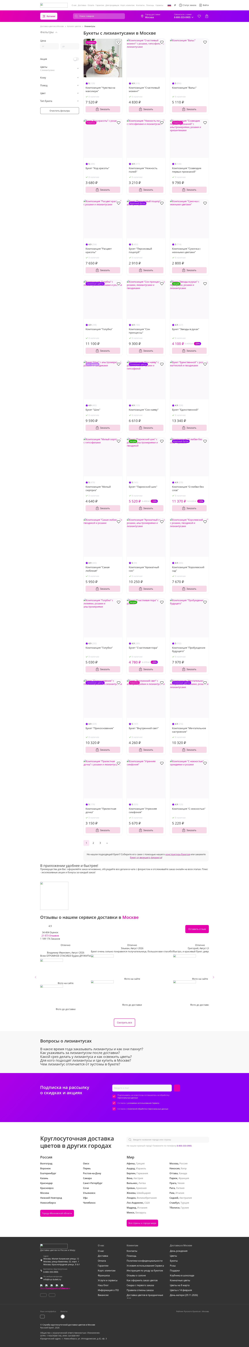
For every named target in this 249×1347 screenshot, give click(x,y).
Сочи (86, 1188)
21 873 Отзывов (50, 935)
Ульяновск (89, 1193)
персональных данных (127, 1097)
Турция (185, 1202)
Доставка (82, 5)
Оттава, (173, 1173)
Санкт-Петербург (92, 1183)
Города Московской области (57, 1213)
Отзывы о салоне (136, 1275)
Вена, (130, 1178)
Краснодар (46, 1183)
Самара (87, 1178)
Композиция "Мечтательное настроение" (189, 730)
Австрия (138, 1178)
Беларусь (140, 1212)
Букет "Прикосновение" (100, 728)
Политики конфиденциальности (145, 1260)
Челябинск (89, 1202)
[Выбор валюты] (175, 5)
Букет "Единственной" (185, 409)
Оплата (91, 5)
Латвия (180, 1188)
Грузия (185, 1207)
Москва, (174, 1163)
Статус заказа (189, 5)
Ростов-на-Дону (92, 1173)
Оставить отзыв (197, 929)
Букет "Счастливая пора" (143, 647)
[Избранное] (199, 16)
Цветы (173, 1255)
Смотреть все (124, 1022)
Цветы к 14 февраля (181, 1290)
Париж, (173, 1178)
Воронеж (45, 1168)
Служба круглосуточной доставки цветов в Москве (69, 1324)
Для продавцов (112, 5)
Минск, (131, 1212)
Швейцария (144, 1193)
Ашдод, (131, 1168)
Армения (141, 1188)
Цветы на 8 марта (179, 1285)
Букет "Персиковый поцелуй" (140, 250)
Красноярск (47, 1188)
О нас (74, 5)
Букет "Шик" (93, 409)
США (147, 1202)
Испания (142, 1207)
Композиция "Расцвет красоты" (99, 250)
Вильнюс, (132, 1183)
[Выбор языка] (169, 5)
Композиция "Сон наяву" (144, 409)
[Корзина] (207, 16)
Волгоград (46, 1163)
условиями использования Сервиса (143, 1103)
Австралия (185, 1197)
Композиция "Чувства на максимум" (100, 89)
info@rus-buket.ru (52, 1279)
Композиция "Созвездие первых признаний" (186, 169)
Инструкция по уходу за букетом (145, 1270)
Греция (140, 1163)
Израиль (141, 1168)
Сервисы (159, 5)
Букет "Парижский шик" (143, 486)
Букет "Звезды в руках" (185, 329)
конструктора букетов (177, 854)
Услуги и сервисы (107, 1280)
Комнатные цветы (180, 1280)
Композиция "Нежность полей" (143, 169)
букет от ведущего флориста (146, 857)
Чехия (180, 1183)
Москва (44, 1193)
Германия (142, 1173)
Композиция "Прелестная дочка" (101, 810)
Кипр (184, 1168)
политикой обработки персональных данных (147, 1109)
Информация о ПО (108, 1290)
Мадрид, (132, 1207)
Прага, (173, 1183)
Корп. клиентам (127, 5)
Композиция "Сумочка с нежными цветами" (186, 250)
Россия (183, 1163)
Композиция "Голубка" (99, 329)
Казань (44, 1178)
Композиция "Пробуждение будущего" (188, 649)
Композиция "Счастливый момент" (144, 89)
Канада (183, 1173)
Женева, (131, 1193)
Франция (184, 1178)
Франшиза (104, 1275)
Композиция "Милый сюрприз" (98, 488)
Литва (142, 1183)
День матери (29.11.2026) (184, 1295)
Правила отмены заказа (140, 1290)
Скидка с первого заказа (140, 1285)
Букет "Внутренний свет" (144, 728)
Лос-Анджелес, (135, 1202)
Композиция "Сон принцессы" (139, 330)
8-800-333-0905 (184, 1145)
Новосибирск (48, 1202)
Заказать (105, 109)
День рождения (178, 1251)
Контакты (140, 5)
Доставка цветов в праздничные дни (145, 1296)
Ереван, (131, 1188)
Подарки (175, 1270)
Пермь (87, 1168)
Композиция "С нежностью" (188, 808)
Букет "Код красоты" (97, 168)
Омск (86, 1163)
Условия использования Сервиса (145, 1265)
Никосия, (174, 1168)
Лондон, (131, 1197)
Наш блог (103, 1285)
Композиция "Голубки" (99, 647)
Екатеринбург (48, 1173)
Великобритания (147, 1197)
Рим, (172, 1193)
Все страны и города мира (142, 1223)
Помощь (150, 5)
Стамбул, (174, 1202)
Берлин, (131, 1173)
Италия (180, 1193)
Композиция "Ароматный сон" (144, 569)
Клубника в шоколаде (182, 1275)
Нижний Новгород (51, 1197)
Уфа (85, 1197)
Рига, (172, 1188)
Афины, (131, 1163)
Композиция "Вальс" (184, 87)
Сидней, (174, 1197)
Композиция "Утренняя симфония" (143, 810)
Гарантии (100, 5)
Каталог (51, 16)
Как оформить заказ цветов (142, 1280)
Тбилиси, (174, 1207)
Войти (206, 5)
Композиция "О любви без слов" (188, 488)
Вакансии (103, 1295)
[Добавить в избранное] (118, 42)
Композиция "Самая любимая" (98, 569)
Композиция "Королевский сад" (188, 569)
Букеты (174, 1260)
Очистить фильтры (60, 110)
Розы (173, 1265)
